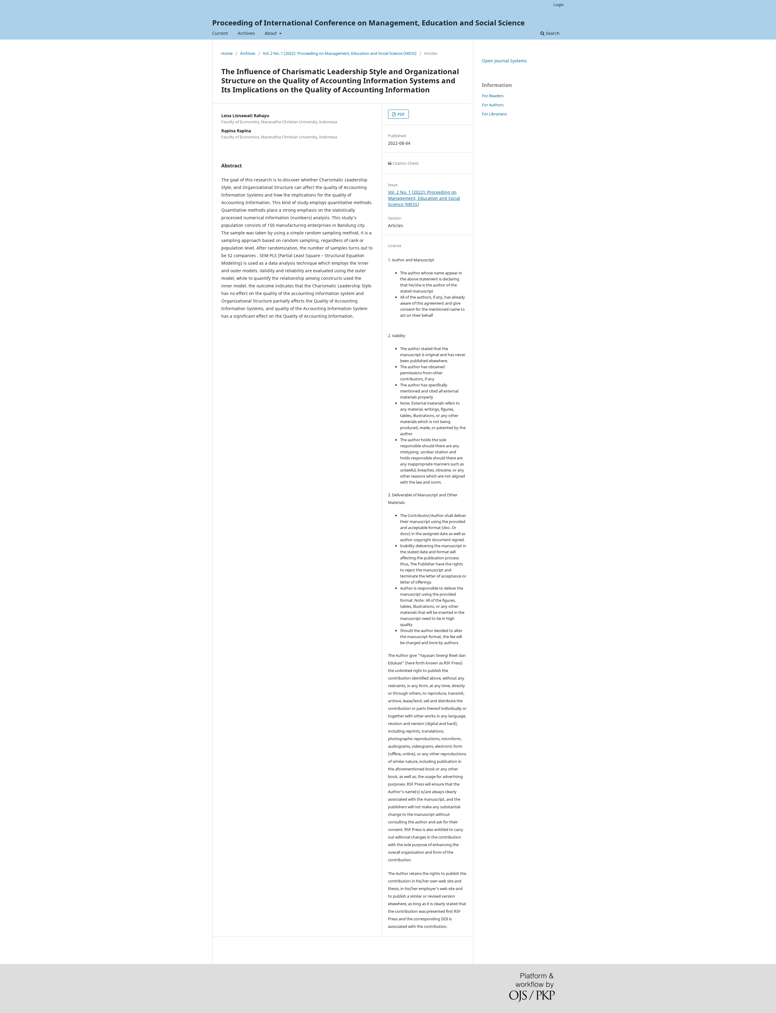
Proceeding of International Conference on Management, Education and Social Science (368, 23)
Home (226, 53)
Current (220, 33)
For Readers (492, 95)
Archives (246, 33)
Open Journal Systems (504, 61)
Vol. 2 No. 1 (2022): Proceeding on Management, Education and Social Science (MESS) (339, 53)
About (271, 33)
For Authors (492, 105)
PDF (400, 114)
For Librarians (494, 114)
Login (559, 4)
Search (552, 33)
